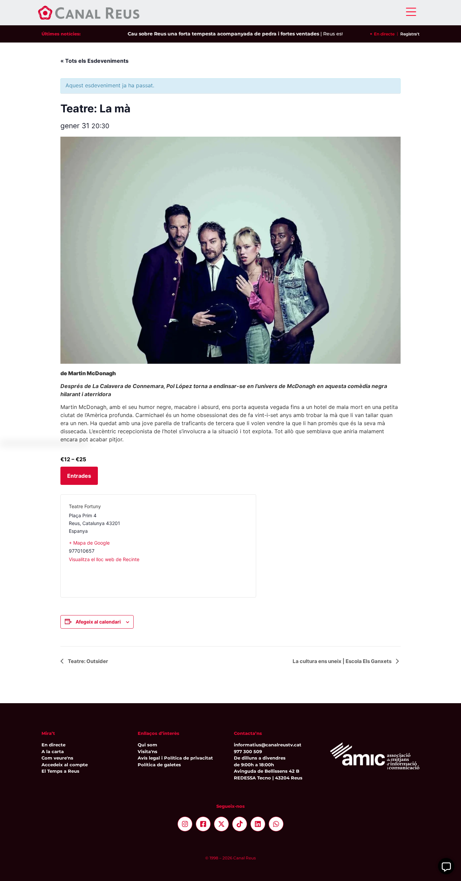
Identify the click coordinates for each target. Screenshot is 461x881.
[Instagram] (185, 824)
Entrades (79, 475)
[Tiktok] (239, 824)
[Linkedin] (257, 824)
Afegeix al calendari (98, 622)
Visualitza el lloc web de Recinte (104, 559)
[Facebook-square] (203, 824)
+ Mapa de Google (89, 543)
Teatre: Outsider (87, 661)
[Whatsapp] (276, 824)
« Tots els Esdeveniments (94, 60)
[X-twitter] (221, 824)
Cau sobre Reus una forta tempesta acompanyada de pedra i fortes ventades (212, 34)
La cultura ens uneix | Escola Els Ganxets (342, 661)
